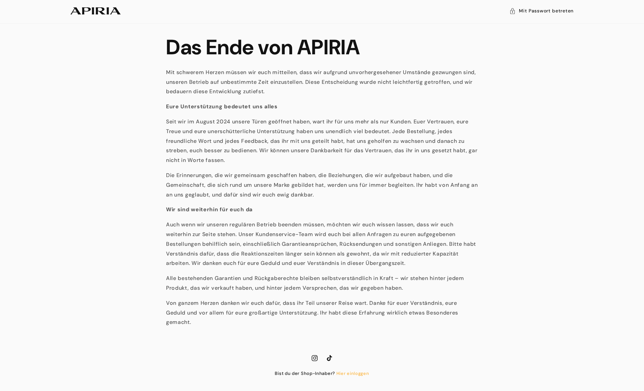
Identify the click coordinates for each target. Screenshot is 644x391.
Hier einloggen (352, 373)
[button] (541, 11)
